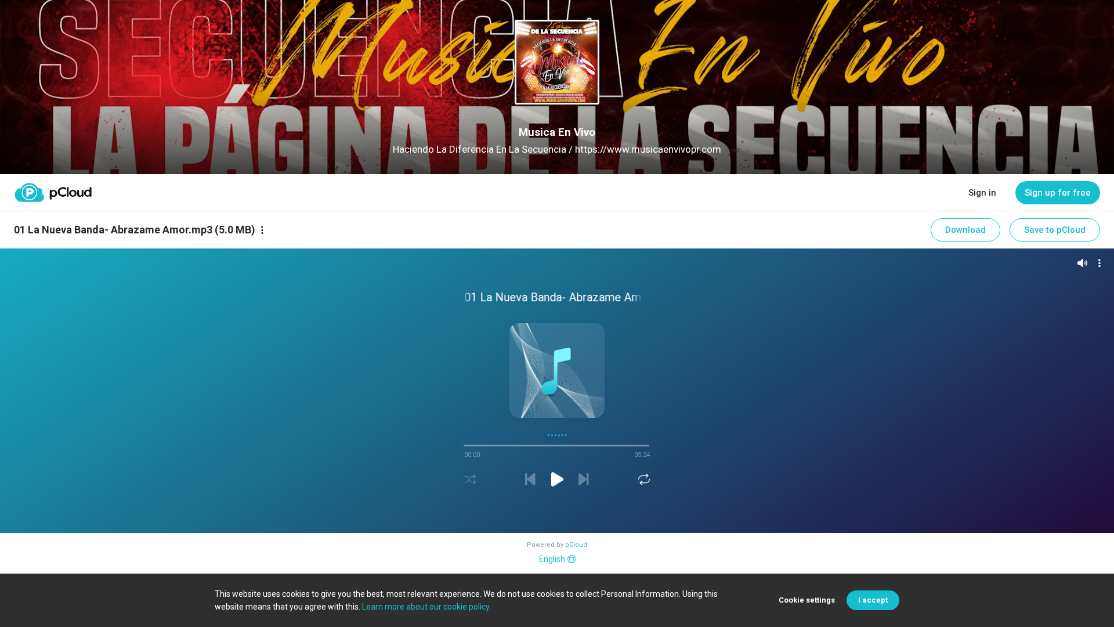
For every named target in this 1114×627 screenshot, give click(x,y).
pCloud (576, 545)
